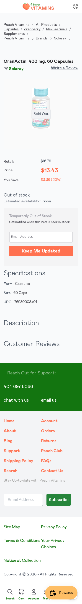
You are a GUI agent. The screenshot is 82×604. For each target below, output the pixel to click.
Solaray (60, 38)
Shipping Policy (18, 461)
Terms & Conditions (22, 541)
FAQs (46, 461)
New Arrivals (56, 29)
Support (12, 451)
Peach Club (52, 451)
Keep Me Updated (41, 251)
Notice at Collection (22, 561)
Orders (48, 431)
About (10, 431)
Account (49, 421)
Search (10, 471)
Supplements (14, 34)
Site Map (12, 527)
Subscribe (59, 499)
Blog (8, 441)
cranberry (32, 29)
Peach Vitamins (16, 25)
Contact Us (52, 471)
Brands (42, 38)
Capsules (11, 29)
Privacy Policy (54, 527)
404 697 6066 (18, 386)
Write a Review (64, 68)
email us (48, 400)
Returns (48, 441)
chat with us (16, 400)
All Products (46, 25)
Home (9, 421)
